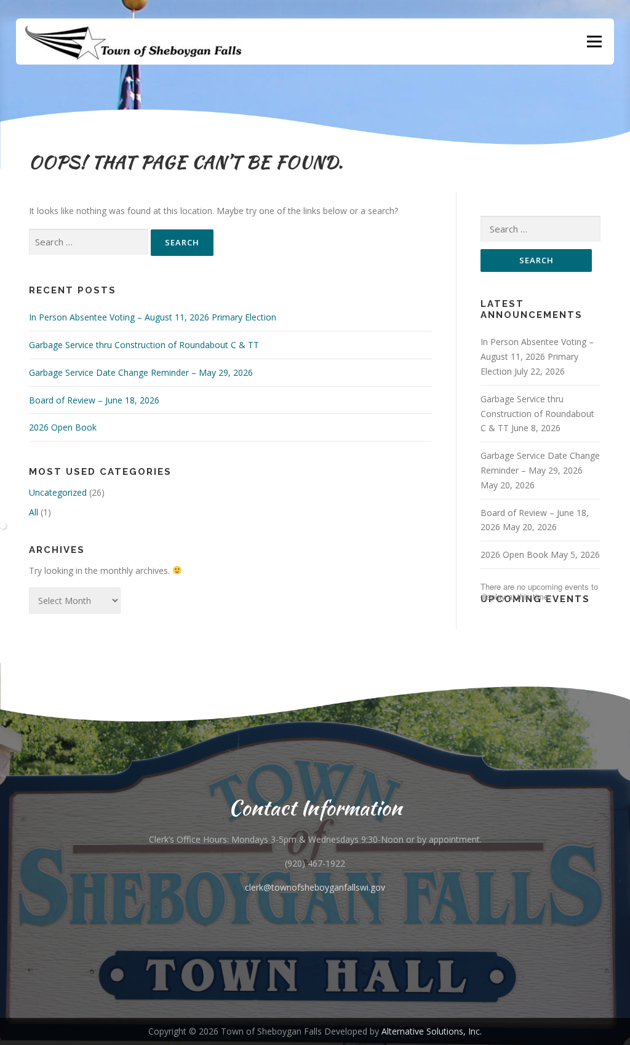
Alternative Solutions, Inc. (431, 1031)
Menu (594, 41)
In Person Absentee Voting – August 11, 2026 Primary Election (152, 317)
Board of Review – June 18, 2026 (94, 400)
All (33, 512)
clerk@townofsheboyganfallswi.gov (315, 887)
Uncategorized (58, 492)
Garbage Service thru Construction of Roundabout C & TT (144, 345)
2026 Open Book (63, 427)
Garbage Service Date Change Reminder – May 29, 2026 (141, 372)
